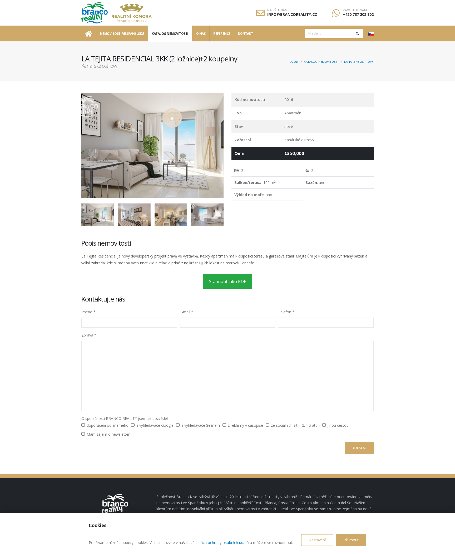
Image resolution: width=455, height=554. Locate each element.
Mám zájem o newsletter (108, 434)
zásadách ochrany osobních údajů (220, 542)
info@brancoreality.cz (292, 14)
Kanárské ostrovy (359, 62)
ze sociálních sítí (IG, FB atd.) (295, 425)
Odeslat (359, 448)
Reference (221, 33)
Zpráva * (88, 335)
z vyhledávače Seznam (200, 425)
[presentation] (81, 145)
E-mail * (186, 311)
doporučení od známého (107, 425)
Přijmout (351, 539)
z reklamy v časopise (245, 425)
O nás (201, 33)
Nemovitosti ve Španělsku (122, 33)
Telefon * (286, 311)
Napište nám (277, 10)
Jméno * (88, 311)
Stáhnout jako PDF (227, 281)
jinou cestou (338, 425)
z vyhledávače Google (155, 425)
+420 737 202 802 (358, 14)
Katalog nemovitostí (170, 33)
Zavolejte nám (355, 10)
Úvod (294, 62)
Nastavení (317, 539)
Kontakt (245, 33)
